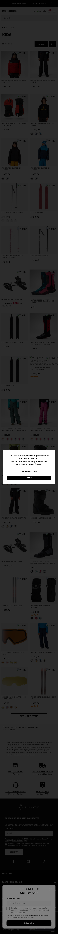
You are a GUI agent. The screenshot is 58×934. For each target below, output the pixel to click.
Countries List (29, 471)
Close (29, 477)
